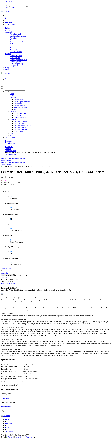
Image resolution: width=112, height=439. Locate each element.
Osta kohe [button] (4, 273)
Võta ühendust (10, 24)
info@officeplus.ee (6, 406)
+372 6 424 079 (5, 398)
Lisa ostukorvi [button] (6, 269)
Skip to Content (6, 2)
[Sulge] (2, 88)
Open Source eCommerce (24, 437)
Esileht (7, 419)
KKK (7, 427)
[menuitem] (7, 28)
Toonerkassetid (10, 151)
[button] (13, 158)
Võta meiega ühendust (8, 283)
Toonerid (8, 149)
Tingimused (9, 431)
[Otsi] (27, 6)
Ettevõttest (8, 423)
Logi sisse (8, 22)
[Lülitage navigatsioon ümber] (2, 86)
